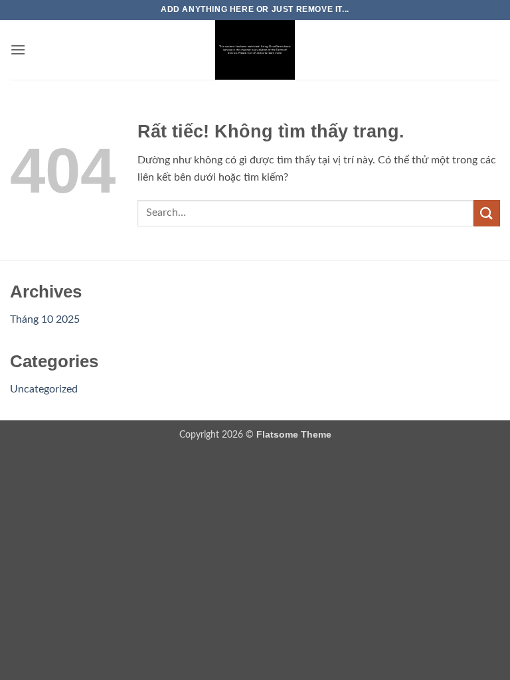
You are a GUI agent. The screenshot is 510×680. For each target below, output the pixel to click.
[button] (18, 49)
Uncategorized (44, 389)
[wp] (255, 50)
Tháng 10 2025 (45, 319)
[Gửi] (486, 213)
